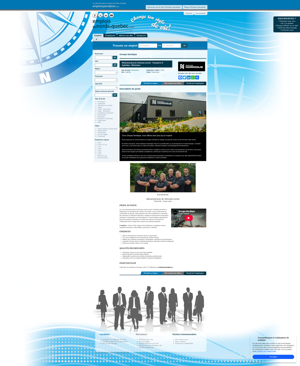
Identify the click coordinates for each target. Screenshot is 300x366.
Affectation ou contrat (105, 105)
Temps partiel (102, 130)
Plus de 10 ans (103, 158)
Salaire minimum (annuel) (104, 91)
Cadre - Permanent (104, 109)
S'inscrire (188, 13)
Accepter (273, 357)
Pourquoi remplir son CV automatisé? (115, 341)
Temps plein (102, 120)
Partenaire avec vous (146, 339)
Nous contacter (180, 341)
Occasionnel (102, 115)
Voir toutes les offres (173, 83)
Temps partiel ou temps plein (107, 129)
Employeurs (110, 36)
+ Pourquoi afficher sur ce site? (286, 25)
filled (99, 122)
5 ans (99, 154)
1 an (99, 146)
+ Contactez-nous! (287, 30)
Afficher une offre (126, 36)
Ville (159, 45)
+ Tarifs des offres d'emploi (287, 28)
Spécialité (98, 84)
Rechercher (99, 54)
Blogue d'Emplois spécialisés (195, 7)
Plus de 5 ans (102, 156)
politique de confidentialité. (267, 351)
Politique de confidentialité (184, 343)
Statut (97, 126)
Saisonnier (101, 117)
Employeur (99, 76)
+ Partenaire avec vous (286, 21)
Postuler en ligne (150, 83)
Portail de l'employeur (195, 83)
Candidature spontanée (105, 113)
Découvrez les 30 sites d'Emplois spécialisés (164, 7)
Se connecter (201, 13)
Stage (100, 107)
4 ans (99, 152)
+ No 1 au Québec (287, 23)
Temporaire (101, 103)
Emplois (98, 36)
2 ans (99, 148)
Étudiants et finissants (105, 118)
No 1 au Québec (144, 341)
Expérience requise (102, 140)
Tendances (141, 36)
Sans (99, 143)
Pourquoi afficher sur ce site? (149, 343)
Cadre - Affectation (104, 111)
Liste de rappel (103, 134)
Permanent (101, 102)
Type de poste (100, 99)
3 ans (99, 150)
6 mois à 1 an (102, 144)
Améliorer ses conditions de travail (114, 339)
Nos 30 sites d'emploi (110, 343)
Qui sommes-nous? (181, 339)
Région (97, 69)
